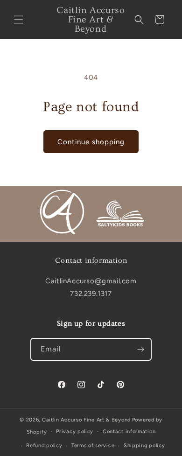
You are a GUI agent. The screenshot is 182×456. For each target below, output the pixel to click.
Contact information (129, 431)
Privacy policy (74, 431)
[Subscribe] (140, 349)
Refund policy (44, 445)
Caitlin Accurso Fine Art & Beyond (86, 420)
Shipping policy (144, 445)
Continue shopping (91, 142)
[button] (18, 19)
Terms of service (92, 445)
